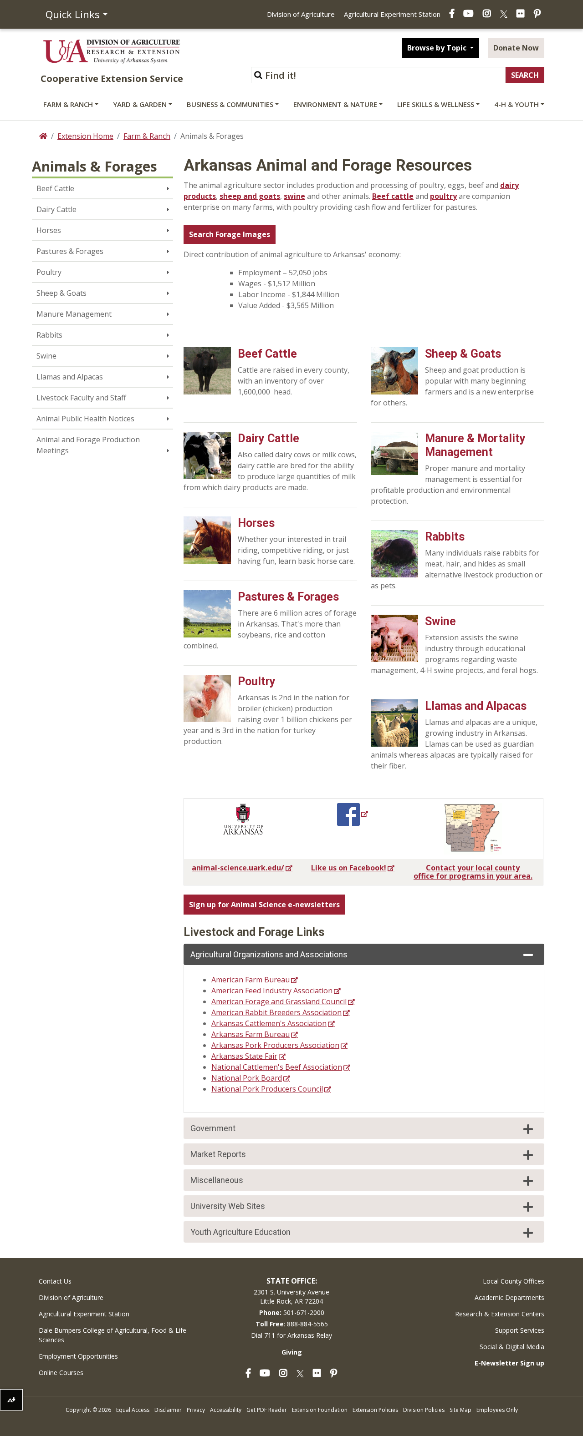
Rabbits (49, 335)
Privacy (196, 1410)
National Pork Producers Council (267, 1089)
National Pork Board (246, 1078)
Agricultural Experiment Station (392, 14)
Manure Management (74, 314)
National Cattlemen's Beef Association (276, 1067)
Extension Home (85, 136)
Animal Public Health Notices (85, 419)
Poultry (48, 272)
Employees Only (497, 1410)
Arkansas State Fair (244, 1056)
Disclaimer (168, 1410)
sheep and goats (250, 196)
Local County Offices (513, 1281)
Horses (48, 230)
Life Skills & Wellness (435, 104)
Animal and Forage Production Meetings (88, 445)
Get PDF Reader (266, 1410)
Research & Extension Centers (499, 1314)
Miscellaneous (216, 1180)
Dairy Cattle (56, 209)
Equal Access (132, 1410)
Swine (46, 356)
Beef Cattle (55, 188)
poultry (443, 196)
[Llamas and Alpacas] (394, 722)
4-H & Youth (516, 104)
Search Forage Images (229, 234)
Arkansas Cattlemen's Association (269, 1023)
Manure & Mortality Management (475, 445)
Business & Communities (230, 104)
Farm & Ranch (68, 104)
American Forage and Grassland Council (279, 1001)
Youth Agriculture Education (240, 1232)
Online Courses (61, 1372)
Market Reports (218, 1154)
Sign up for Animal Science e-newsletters (264, 905)
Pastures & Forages (69, 251)
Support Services (519, 1330)
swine (294, 196)
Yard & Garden (140, 104)
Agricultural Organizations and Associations (269, 954)
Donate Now (516, 48)
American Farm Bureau (250, 980)
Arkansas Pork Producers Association (275, 1045)
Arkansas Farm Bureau (250, 1034)
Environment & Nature (335, 104)
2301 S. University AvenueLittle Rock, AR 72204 (291, 1296)
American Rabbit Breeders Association (276, 1012)
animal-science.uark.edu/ (238, 868)
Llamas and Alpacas (69, 377)
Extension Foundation (320, 1410)
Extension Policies (375, 1410)
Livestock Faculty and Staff (81, 398)
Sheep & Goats (61, 293)
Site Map (460, 1410)
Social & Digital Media (512, 1346)
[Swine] (394, 637)
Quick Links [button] (73, 14)
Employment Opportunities (78, 1356)
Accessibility (225, 1410)
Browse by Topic (437, 48)
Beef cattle (393, 196)
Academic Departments (509, 1297)
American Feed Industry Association (271, 991)
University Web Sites (227, 1206)
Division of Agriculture (301, 14)
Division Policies (424, 1410)
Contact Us (55, 1281)
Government (212, 1128)
